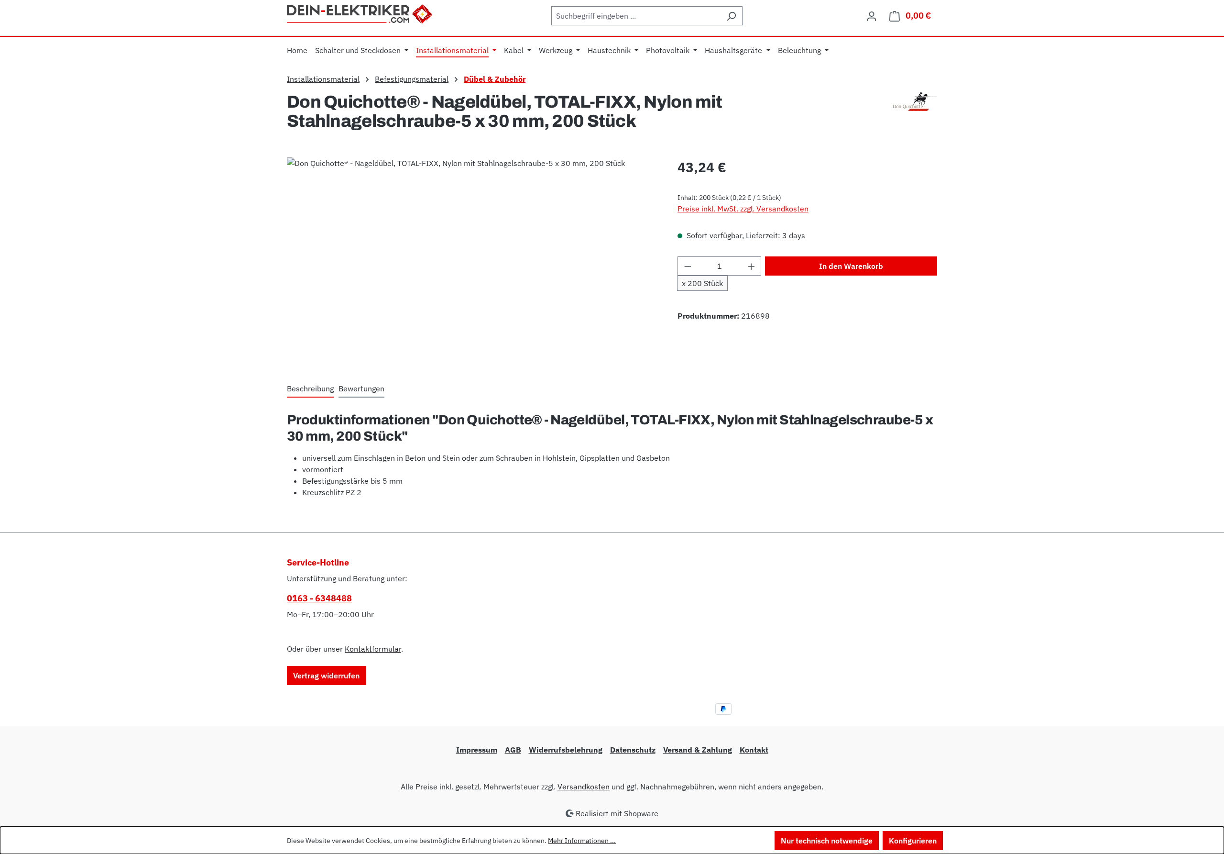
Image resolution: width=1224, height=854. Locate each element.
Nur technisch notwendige (827, 840)
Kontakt (754, 749)
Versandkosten (583, 786)
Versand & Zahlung (697, 749)
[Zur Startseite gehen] (360, 13)
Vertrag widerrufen (326, 675)
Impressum (476, 749)
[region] (472, 260)
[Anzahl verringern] (688, 266)
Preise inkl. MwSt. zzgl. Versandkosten (743, 208)
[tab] (310, 389)
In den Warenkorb (851, 266)
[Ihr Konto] (871, 15)
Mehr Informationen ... (582, 840)
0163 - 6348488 (319, 598)
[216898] (472, 260)
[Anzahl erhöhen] (752, 266)
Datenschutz (633, 749)
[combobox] (636, 15)
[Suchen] (731, 15)
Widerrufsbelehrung (565, 749)
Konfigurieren (913, 840)
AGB (513, 749)
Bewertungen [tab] (361, 388)
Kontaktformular (373, 649)
